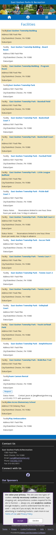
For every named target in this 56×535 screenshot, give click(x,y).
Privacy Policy (26, 514)
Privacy (14, 529)
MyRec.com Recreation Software (32, 532)
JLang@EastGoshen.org (19, 458)
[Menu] (46, 17)
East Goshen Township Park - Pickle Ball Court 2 (32, 217)
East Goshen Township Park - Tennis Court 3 (30, 289)
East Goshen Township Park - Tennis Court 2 (32, 273)
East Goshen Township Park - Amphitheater (31, 343)
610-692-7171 (16, 460)
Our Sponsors (10, 480)
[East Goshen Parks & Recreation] (28, 9)
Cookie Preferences (28, 529)
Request (7, 391)
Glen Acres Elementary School (21, 402)
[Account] (28, 17)
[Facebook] (28, 475)
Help (42, 529)
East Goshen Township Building (22, 30)
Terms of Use (11, 514)
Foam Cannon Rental (18, 376)
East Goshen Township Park (22, 85)
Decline (36, 520)
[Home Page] (9, 17)
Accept (20, 520)
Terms (4, 529)
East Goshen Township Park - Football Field (31, 156)
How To (51, 529)
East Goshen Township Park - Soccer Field (30, 240)
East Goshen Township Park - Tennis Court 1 (30, 256)
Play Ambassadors (17, 418)
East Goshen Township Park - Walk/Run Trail (30, 360)
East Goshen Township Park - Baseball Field (30, 101)
